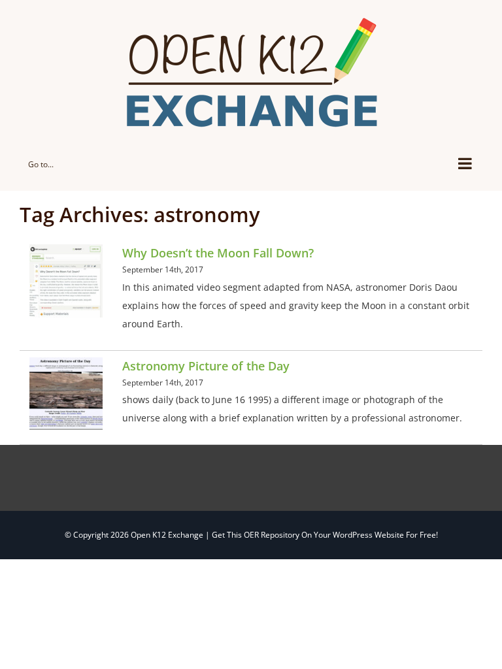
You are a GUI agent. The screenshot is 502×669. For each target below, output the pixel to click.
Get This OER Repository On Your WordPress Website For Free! (325, 534)
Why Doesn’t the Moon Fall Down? (218, 253)
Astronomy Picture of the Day (206, 366)
